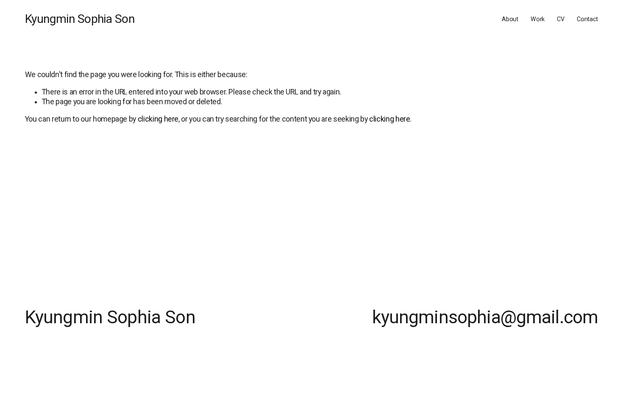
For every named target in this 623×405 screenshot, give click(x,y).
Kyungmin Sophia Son (79, 19)
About (510, 19)
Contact (587, 19)
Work (538, 19)
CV (560, 19)
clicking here (158, 119)
